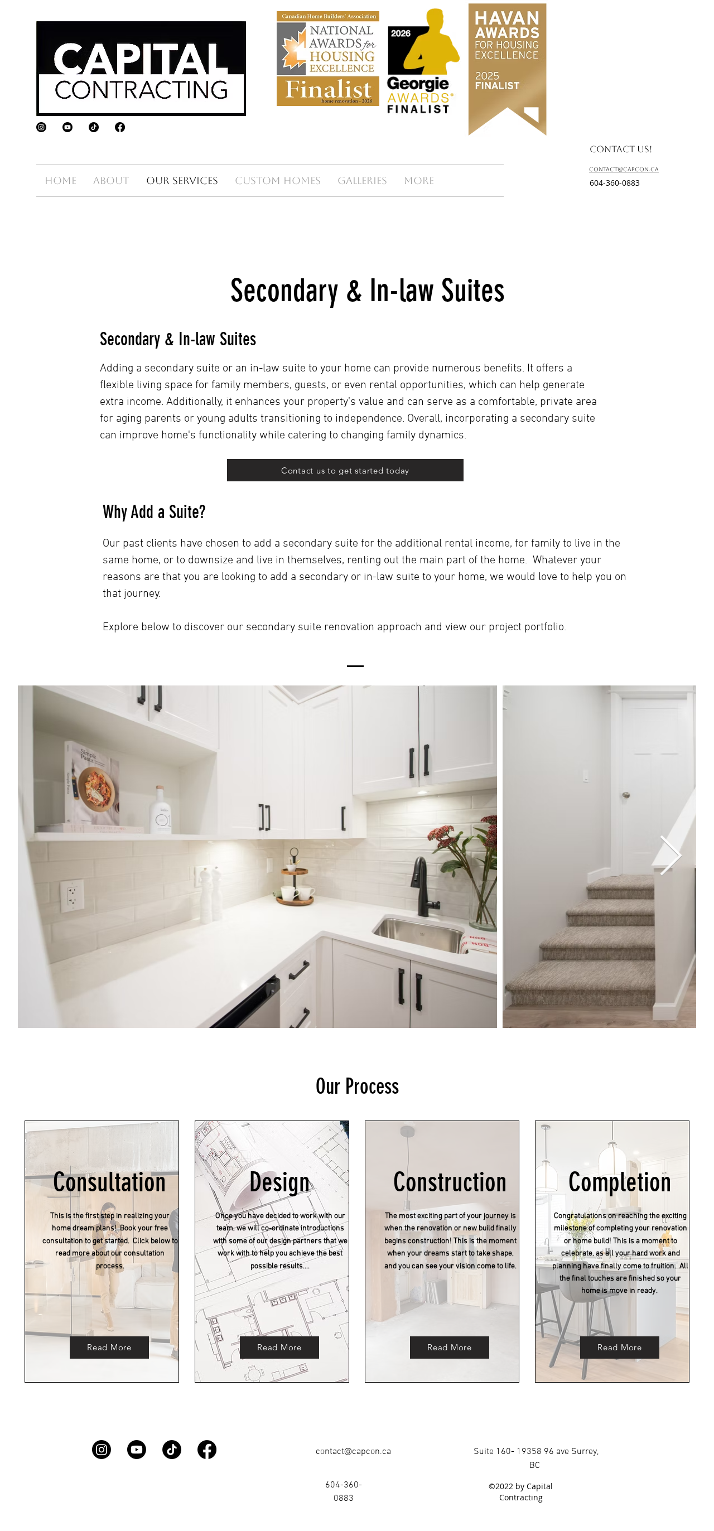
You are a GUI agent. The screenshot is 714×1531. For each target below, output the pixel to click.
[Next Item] (670, 856)
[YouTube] (67, 127)
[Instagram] (41, 127)
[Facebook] (120, 127)
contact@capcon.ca (353, 1451)
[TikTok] (94, 127)
